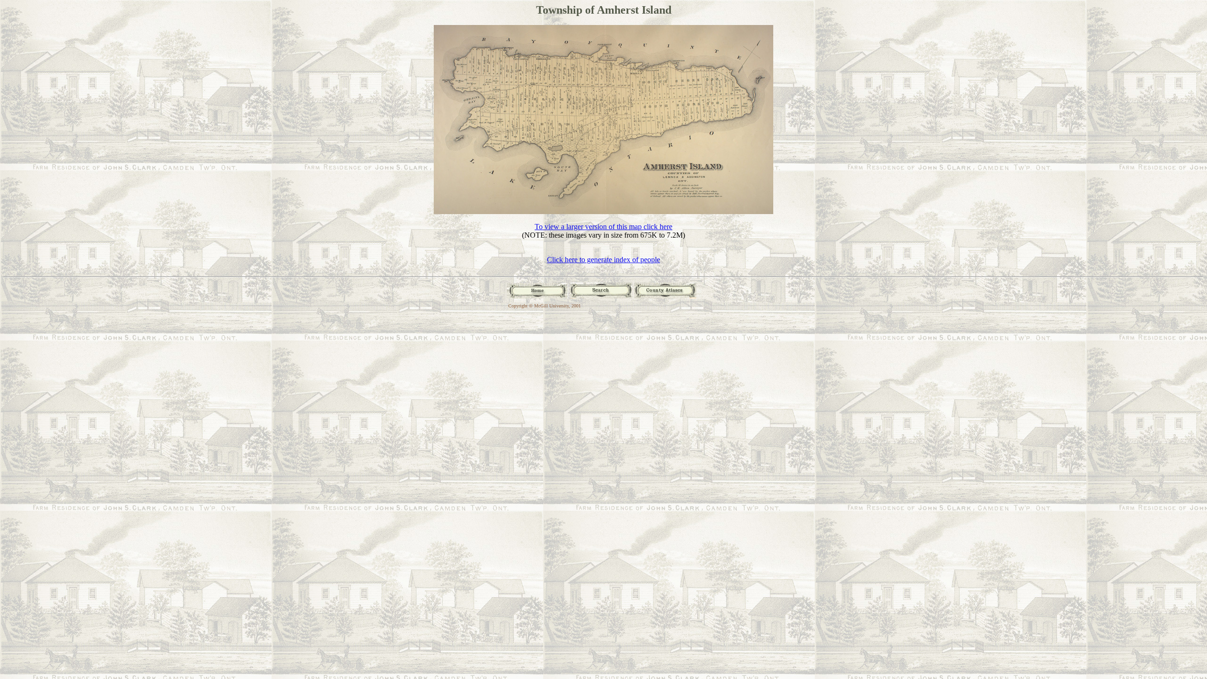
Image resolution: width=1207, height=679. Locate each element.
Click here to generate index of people (603, 260)
